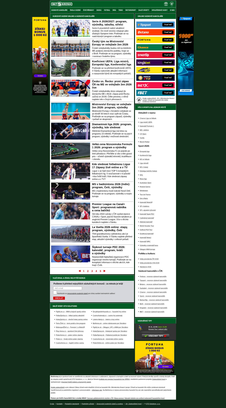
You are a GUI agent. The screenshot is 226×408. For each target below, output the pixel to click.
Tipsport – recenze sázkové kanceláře (153, 280)
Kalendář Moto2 (145, 238)
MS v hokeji (144, 167)
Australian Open (145, 183)
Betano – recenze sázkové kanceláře (153, 284)
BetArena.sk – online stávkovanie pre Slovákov (109, 323)
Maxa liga (143, 179)
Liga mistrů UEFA (146, 122)
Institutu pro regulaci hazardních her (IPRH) (114, 379)
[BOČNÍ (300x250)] (154, 373)
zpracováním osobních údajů (77, 293)
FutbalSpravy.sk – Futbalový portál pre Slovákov (110, 335)
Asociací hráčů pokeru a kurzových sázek (76, 382)
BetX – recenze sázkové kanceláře (152, 304)
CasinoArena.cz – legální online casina (70, 343)
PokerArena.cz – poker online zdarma (69, 335)
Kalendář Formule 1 (147, 126)
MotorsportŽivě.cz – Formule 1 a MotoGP (70, 327)
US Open (143, 134)
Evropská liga (144, 151)
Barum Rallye (144, 142)
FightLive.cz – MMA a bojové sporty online (71, 312)
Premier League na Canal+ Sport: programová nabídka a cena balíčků (109, 207)
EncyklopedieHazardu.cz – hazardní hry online (109, 312)
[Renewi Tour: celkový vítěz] (142, 328)
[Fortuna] (40, 95)
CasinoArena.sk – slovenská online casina (108, 339)
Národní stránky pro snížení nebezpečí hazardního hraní (145, 398)
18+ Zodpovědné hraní (133, 404)
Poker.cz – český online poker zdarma (69, 339)
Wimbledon (144, 191)
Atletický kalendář (146, 222)
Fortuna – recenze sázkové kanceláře (153, 276)
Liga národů (144, 163)
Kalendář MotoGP (146, 202)
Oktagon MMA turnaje (147, 249)
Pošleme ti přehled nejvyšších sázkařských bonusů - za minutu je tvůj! (88, 283)
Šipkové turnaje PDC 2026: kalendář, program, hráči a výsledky (108, 250)
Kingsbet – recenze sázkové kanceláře (153, 308)
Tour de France (145, 195)
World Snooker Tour (147, 226)
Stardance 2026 (145, 267)
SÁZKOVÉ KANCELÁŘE (85, 16)
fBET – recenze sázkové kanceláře (152, 312)
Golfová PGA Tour (146, 230)
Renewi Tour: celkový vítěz (157, 329)
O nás (52, 404)
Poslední (105, 271)
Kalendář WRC (145, 242)
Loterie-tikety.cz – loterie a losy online (106, 319)
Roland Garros (145, 187)
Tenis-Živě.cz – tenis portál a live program (70, 323)
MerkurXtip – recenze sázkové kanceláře (154, 300)
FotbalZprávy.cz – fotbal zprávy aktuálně (70, 316)
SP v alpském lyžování (148, 210)
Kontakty (59, 404)
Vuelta (142, 138)
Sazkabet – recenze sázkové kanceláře (154, 288)
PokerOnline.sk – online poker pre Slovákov (108, 343)
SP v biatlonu (144, 206)
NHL (141, 175)
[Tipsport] (186, 95)
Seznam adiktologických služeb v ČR (100, 398)
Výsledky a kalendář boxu (149, 245)
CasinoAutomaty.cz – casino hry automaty (107, 316)
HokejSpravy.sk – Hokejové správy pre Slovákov (110, 331)
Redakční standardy (72, 404)
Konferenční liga (145, 155)
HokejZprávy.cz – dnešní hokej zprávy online (72, 319)
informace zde (97, 390)
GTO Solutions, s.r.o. (153, 404)
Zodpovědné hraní (158, 379)
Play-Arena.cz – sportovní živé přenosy (70, 331)
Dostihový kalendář (147, 234)
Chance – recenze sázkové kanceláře (153, 292)
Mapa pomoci (119, 398)
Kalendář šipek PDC (147, 214)
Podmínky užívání (88, 404)
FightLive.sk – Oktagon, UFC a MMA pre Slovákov (110, 327)
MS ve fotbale (144, 159)
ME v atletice (144, 130)
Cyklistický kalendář (147, 218)
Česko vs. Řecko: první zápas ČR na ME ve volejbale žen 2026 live (112, 84)
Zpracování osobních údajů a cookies (110, 404)
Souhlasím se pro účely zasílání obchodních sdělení (86, 293)
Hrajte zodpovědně (57, 387)
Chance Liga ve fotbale (148, 118)
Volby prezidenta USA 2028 (149, 263)
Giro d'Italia (144, 198)
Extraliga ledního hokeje (148, 171)
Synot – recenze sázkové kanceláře (152, 296)
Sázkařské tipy (145, 321)
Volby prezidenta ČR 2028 (149, 259)
